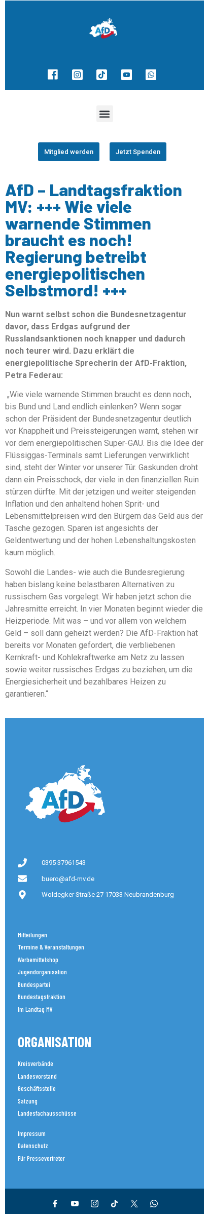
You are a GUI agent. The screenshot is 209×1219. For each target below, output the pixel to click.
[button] (104, 113)
